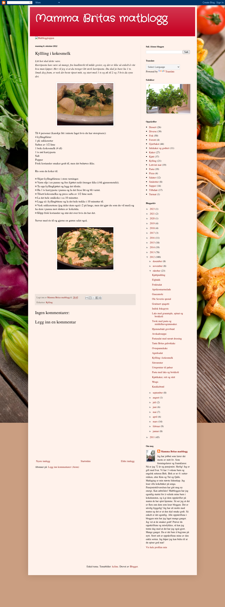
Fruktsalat (157, 284)
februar (157, 426)
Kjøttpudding (158, 275)
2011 (152, 437)
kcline (115, 566)
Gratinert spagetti (160, 303)
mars (155, 421)
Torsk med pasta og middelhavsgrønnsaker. (164, 322)
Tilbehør (153, 190)
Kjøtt (151, 156)
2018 (152, 228)
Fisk (151, 135)
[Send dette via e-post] (87, 298)
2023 (152, 208)
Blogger (134, 566)
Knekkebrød (158, 386)
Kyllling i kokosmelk (162, 357)
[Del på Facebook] (97, 298)
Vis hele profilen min (156, 547)
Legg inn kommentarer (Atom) (63, 467)
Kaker (152, 152)
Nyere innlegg (43, 461)
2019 (152, 223)
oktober (157, 270)
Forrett (152, 139)
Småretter (154, 181)
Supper (152, 185)
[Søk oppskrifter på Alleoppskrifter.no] (44, 38)
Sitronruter (157, 362)
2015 (152, 242)
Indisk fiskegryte (160, 308)
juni (155, 407)
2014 (152, 247)
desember (158, 261)
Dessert (152, 127)
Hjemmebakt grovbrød (163, 329)
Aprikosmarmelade (161, 289)
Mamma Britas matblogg (101, 18)
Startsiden (86, 461)
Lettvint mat (155, 164)
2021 (152, 213)
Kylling (49, 302)
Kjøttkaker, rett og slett (163, 377)
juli (155, 402)
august (156, 397)
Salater (152, 177)
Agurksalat (157, 353)
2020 (152, 218)
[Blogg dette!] (90, 298)
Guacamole (157, 294)
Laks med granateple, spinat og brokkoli (167, 315)
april (155, 416)
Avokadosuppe (159, 333)
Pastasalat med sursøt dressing (167, 338)
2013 (152, 252)
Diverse (153, 131)
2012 (152, 257)
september (158, 392)
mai (155, 412)
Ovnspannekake (160, 348)
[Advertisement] (85, 429)
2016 (152, 237)
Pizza (151, 173)
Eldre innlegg (127, 461)
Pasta (151, 169)
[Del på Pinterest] (100, 298)
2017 (152, 232)
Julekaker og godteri (159, 148)
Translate (169, 71)
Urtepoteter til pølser (162, 367)
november (158, 266)
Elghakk (156, 279)
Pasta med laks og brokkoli (165, 372)
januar (156, 431)
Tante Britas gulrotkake (163, 343)
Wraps (155, 381)
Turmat (152, 194)
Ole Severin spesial (161, 299)
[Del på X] (93, 298)
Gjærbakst (154, 143)
